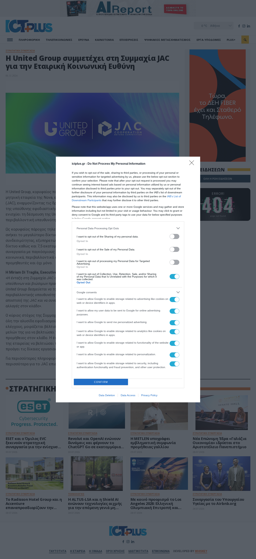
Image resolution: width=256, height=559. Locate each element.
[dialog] (128, 279)
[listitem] (128, 228)
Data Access (128, 395)
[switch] (174, 236)
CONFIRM (101, 382)
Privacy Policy (149, 395)
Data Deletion (107, 395)
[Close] (192, 163)
